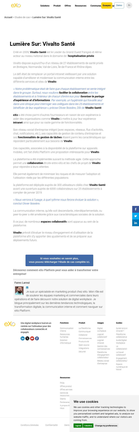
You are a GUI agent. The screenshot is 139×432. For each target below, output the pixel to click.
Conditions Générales (30, 425)
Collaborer (83, 335)
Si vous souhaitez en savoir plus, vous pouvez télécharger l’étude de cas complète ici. (59, 260)
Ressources (80, 5)
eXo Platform (42, 152)
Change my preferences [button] (106, 425)
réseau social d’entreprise (33, 129)
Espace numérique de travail (121, 367)
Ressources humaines (65, 335)
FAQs (62, 383)
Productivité (84, 341)
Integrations (84, 348)
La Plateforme (85, 328)
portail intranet (55, 74)
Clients (63, 398)
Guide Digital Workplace (121, 341)
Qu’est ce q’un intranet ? (121, 329)
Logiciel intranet (100, 341)
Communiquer (85, 331)
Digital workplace (101, 329)
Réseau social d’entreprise (103, 362)
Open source (84, 345)
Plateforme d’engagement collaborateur (103, 355)
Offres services (66, 389)
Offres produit (66, 386)
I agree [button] (78, 425)
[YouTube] (32, 338)
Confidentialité (51, 425)
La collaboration (121, 347)
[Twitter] (27, 338)
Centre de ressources (64, 394)
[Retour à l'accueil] (16, 6)
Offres (68, 5)
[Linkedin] (23, 338)
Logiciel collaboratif (102, 335)
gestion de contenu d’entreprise (80, 133)
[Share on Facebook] (135, 209)
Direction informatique (65, 341)
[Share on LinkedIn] (135, 222)
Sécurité (82, 351)
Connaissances (85, 338)
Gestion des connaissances (103, 347)
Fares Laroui (22, 282)
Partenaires (65, 402)
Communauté (97, 5)
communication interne (70, 78)
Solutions (44, 5)
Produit (57, 5)
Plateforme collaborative (121, 335)
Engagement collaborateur (121, 359)
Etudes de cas (22, 17)
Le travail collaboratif (121, 353)
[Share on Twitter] (135, 216)
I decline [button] (88, 425)
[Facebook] (37, 338)
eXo (60, 163)
